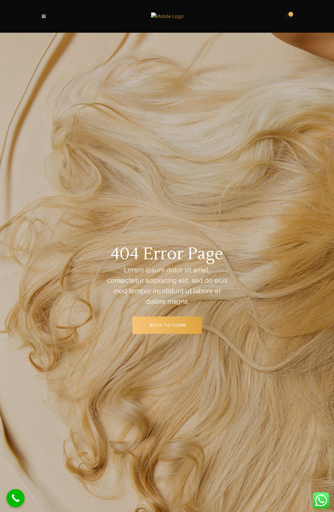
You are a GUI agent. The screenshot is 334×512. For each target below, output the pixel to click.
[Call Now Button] (15, 498)
